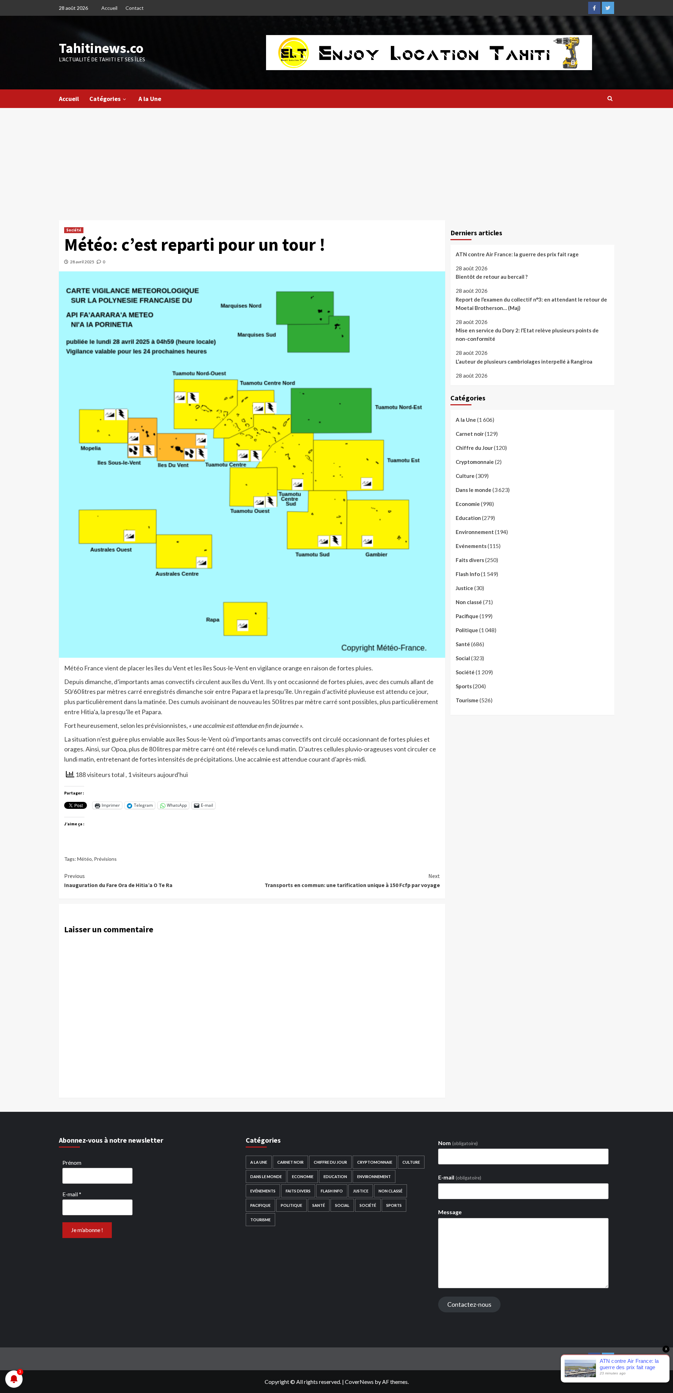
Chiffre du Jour (474, 448)
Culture (465, 476)
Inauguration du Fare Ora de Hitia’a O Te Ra (118, 880)
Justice (464, 588)
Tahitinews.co (101, 48)
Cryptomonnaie (475, 462)
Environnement (475, 532)
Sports (464, 686)
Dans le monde (473, 490)
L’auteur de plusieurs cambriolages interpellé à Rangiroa (524, 361)
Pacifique (467, 616)
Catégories (105, 99)
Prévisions (105, 859)
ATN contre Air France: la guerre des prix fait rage (517, 254)
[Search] (610, 98)
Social (463, 658)
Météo (84, 859)
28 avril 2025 (82, 261)
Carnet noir (470, 434)
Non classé (469, 602)
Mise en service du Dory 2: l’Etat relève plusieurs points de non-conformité (527, 334)
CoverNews (359, 1381)
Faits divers (470, 560)
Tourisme (467, 700)
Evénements (471, 546)
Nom (457, 1143)
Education (468, 518)
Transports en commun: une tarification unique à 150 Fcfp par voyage (352, 880)
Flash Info (468, 574)
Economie (468, 504)
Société (73, 230)
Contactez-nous (469, 1304)
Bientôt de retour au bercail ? (492, 277)
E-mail (71, 1194)
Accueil (109, 8)
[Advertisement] (336, 160)
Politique (467, 630)
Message (450, 1212)
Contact (134, 8)
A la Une (149, 99)
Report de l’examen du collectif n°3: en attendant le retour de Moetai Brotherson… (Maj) (531, 303)
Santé (463, 644)
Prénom (71, 1162)
